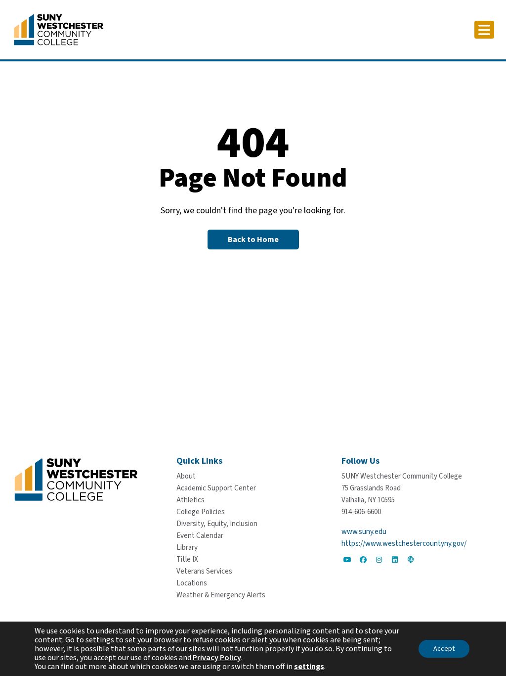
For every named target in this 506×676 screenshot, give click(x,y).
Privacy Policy (217, 657)
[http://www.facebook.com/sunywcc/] (363, 559)
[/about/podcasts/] (411, 559)
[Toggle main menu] (484, 30)
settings (309, 666)
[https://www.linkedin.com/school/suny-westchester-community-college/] (395, 559)
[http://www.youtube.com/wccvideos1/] (347, 559)
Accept (444, 649)
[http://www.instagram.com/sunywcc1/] (379, 559)
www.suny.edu (363, 532)
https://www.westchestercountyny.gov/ (403, 543)
